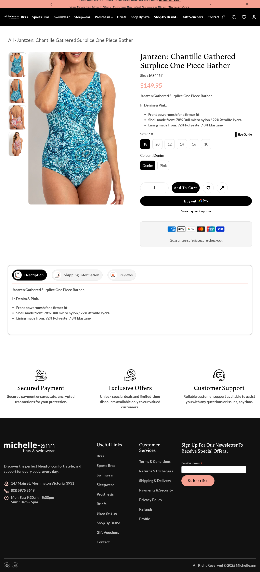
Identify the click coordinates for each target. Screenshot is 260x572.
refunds (146, 509)
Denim (147, 165)
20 (157, 144)
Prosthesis (105, 494)
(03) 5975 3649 (23, 490)
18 (145, 144)
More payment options (196, 211)
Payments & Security (156, 490)
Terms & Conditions (155, 461)
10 (206, 144)
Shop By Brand (108, 523)
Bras (100, 456)
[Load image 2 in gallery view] (17, 91)
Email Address (191, 463)
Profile (144, 519)
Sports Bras (106, 465)
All (11, 40)
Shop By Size (107, 513)
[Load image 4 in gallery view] (17, 144)
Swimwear (105, 475)
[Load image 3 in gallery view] (17, 117)
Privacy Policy (150, 499)
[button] (210, 3)
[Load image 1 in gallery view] (17, 64)
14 (182, 144)
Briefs (101, 503)
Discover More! (179, 4)
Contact (103, 542)
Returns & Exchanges (156, 471)
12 (170, 144)
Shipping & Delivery (155, 480)
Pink (163, 165)
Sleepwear (105, 484)
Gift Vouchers (108, 532)
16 (194, 144)
